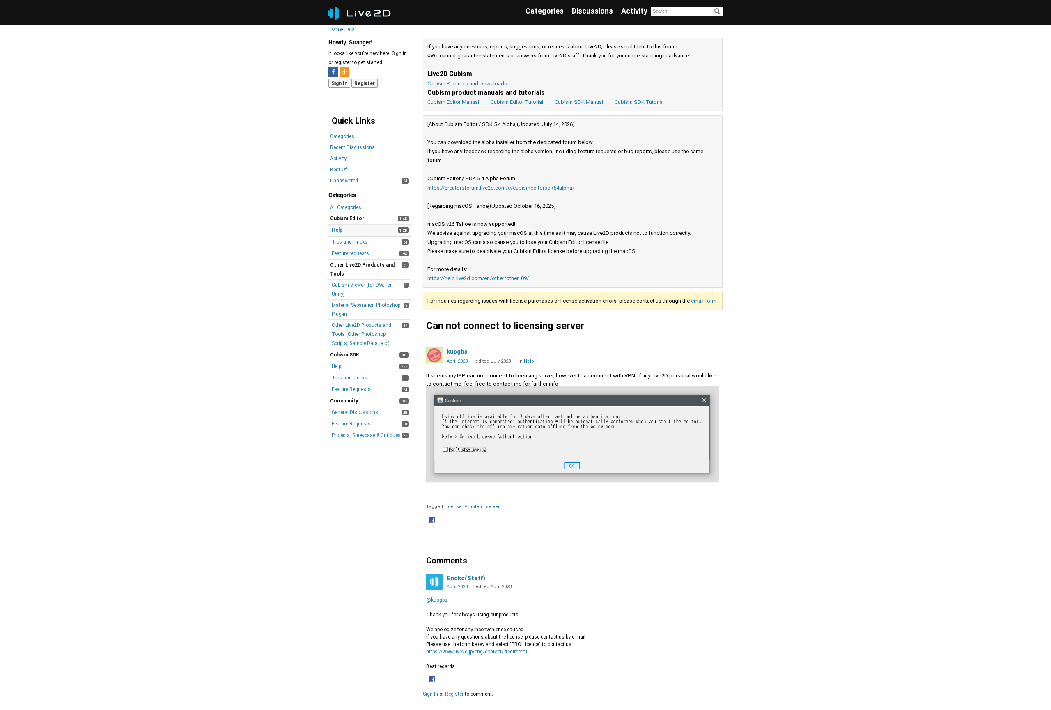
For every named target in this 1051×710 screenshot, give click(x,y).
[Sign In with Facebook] (333, 72)
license (453, 506)
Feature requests (350, 253)
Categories (545, 11)
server (493, 506)
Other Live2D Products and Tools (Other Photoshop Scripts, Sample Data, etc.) (361, 334)
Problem (474, 506)
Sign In (339, 83)
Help (337, 230)
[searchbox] (687, 11)
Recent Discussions (352, 147)
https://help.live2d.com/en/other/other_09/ (478, 278)
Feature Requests (351, 389)
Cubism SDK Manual (579, 102)
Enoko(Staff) (466, 578)
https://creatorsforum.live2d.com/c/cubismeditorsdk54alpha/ (500, 188)
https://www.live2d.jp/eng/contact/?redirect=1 (477, 652)
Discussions (592, 11)
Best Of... (340, 169)
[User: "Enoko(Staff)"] (434, 582)
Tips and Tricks (349, 242)
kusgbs (457, 351)
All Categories (345, 207)
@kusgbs (436, 600)
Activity (634, 11)
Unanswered (344, 181)
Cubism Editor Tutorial (517, 102)
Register (364, 83)
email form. (704, 301)
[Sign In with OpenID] (344, 72)
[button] (433, 521)
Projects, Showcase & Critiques (366, 435)
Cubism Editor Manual (453, 102)
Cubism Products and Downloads (467, 83)
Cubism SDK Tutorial (639, 102)
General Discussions (355, 412)
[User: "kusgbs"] (434, 355)
